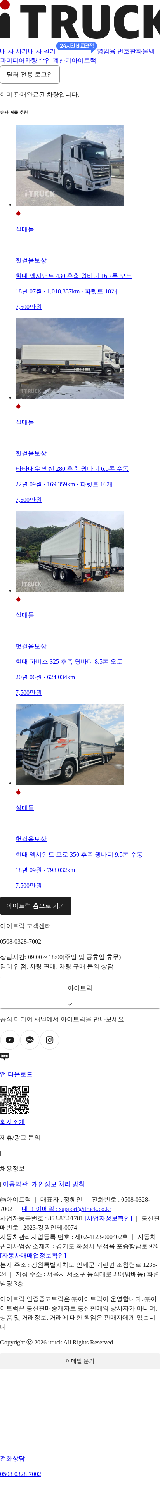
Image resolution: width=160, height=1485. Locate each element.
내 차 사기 (14, 51)
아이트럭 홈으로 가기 (35, 905)
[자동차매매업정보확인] (33, 1255)
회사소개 (12, 1122)
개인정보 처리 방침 (58, 1184)
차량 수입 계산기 (48, 60)
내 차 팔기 (42, 51)
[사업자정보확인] (108, 1218)
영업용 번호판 (116, 51)
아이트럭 (83, 60)
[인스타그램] (49, 1047)
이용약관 (15, 1184)
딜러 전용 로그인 (30, 74)
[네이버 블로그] (80, 1058)
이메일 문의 (80, 1361)
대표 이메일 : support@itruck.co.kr (66, 1209)
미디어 (15, 60)
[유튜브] (10, 1047)
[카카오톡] (30, 1047)
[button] (80, 992)
